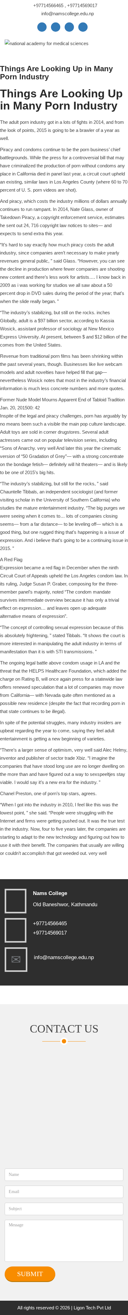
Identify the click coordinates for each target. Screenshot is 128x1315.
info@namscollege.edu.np (67, 13)
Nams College (50, 893)
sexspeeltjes (102, 774)
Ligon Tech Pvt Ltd (92, 1307)
